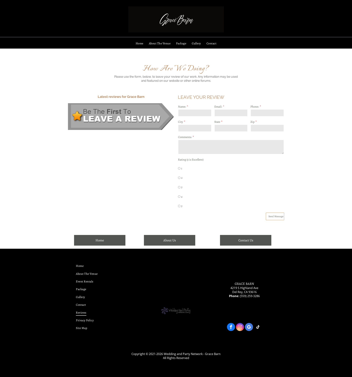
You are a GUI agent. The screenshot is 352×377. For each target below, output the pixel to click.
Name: (182, 107)
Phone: (254, 107)
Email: (218, 107)
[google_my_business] (249, 327)
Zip (252, 122)
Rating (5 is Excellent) (190, 160)
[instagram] (240, 327)
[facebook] (231, 327)
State (217, 122)
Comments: (185, 137)
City (180, 122)
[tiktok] (258, 327)
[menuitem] (139, 43)
